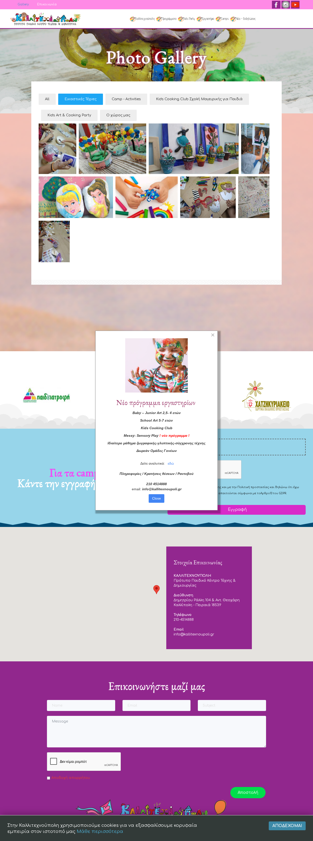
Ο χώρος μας (118, 115)
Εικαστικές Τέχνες (81, 99)
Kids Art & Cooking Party (69, 115)
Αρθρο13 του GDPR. (273, 493)
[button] (156, 589)
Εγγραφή (237, 509)
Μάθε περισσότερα (100, 831)
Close (156, 498)
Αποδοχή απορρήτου (70, 778)
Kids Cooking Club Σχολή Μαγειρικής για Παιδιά (199, 99)
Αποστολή (248, 792)
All (47, 99)
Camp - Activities (126, 99)
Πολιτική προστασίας (253, 487)
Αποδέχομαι (287, 826)
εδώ (171, 463)
